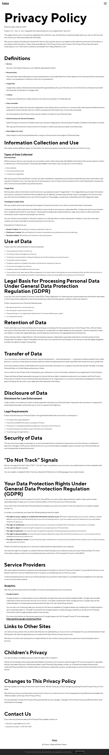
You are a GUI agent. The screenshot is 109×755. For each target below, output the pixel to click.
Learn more (80, 752)
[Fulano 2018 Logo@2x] (9, 3)
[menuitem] (105, 3)
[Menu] (105, 3)
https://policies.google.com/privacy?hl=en (23, 619)
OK (74, 752)
